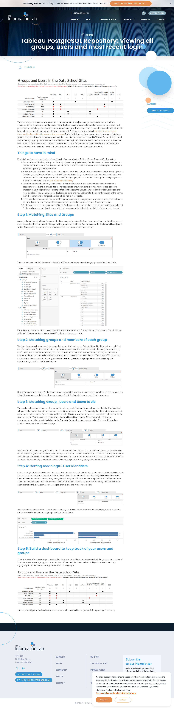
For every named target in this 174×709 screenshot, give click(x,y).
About (89, 19)
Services (75, 19)
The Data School (107, 19)
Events (59, 676)
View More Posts (160, 110)
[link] (75, 19)
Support (145, 19)
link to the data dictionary (61, 180)
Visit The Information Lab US (130, 3)
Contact (161, 19)
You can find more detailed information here (116, 693)
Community (129, 19)
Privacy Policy (97, 670)
